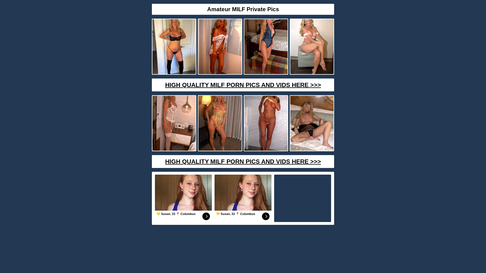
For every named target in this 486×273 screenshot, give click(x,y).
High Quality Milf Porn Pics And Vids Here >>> (243, 85)
